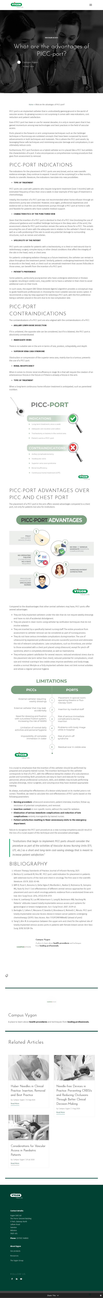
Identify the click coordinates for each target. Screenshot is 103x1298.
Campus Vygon (30, 62)
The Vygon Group (16, 1261)
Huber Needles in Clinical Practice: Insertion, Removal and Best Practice (28, 1091)
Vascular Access (51, 38)
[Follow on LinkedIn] (16, 1279)
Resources (14, 1256)
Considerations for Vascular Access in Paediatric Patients (28, 1150)
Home (31, 105)
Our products (15, 1251)
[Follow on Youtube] (21, 1279)
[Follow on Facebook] (12, 1279)
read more (15, 1104)
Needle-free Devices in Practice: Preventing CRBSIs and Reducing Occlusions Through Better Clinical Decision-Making (74, 1095)
